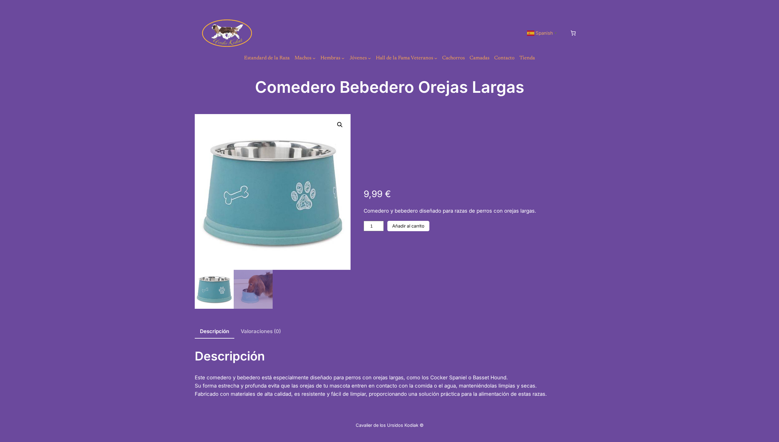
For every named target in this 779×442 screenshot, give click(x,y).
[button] (339, 124)
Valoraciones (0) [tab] (261, 331)
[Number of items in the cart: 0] (573, 33)
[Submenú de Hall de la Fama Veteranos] (435, 58)
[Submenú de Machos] (314, 58)
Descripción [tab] (214, 331)
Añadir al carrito (408, 225)
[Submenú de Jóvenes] (369, 58)
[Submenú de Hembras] (342, 58)
